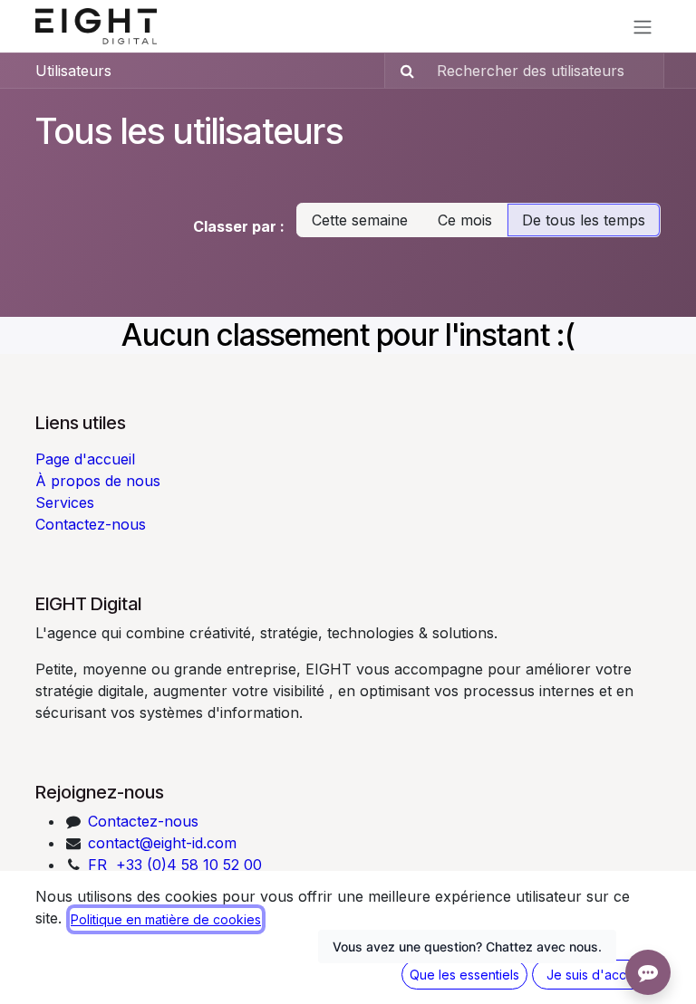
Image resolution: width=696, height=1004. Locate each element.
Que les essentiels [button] (464, 974)
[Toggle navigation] (642, 26)
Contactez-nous (90, 524)
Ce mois (465, 220)
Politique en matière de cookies (166, 919)
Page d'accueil (85, 459)
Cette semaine (360, 220)
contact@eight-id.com (160, 843)
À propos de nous (97, 481)
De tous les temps (583, 220)
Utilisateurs (73, 71)
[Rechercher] (402, 70)
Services (64, 502)
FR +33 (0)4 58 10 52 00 (175, 865)
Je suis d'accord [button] (596, 974)
